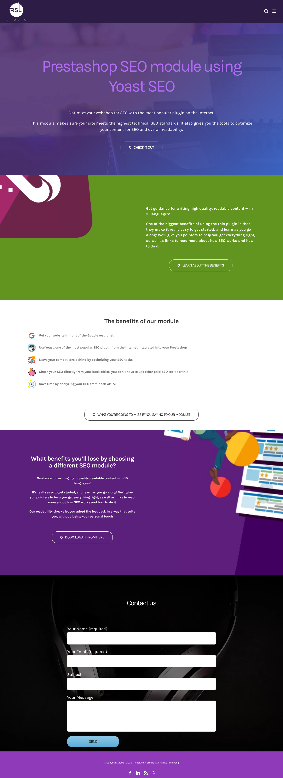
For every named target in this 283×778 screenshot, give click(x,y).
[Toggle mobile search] (266, 11)
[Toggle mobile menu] (274, 11)
